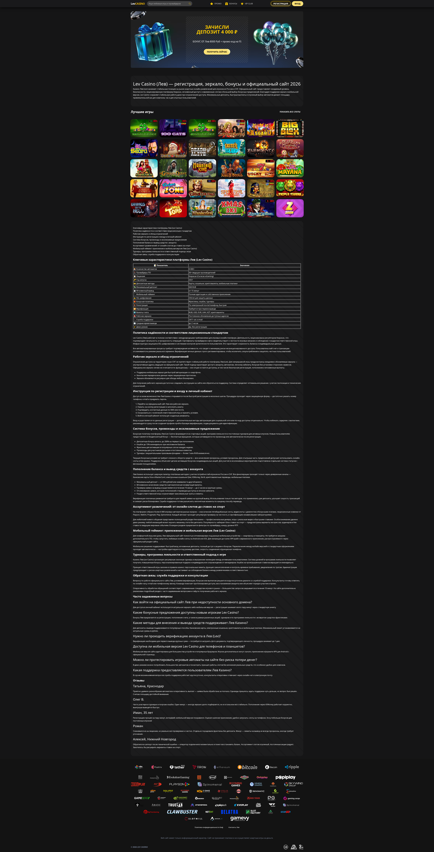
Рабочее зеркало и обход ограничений (150, 234)
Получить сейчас (217, 51)
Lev (138, 3)
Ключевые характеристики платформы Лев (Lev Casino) (157, 228)
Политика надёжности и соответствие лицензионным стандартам (162, 231)
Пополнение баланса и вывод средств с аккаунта (154, 242)
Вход (298, 3)
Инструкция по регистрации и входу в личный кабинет (157, 237)
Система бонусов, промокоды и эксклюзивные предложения (160, 239)
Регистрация (280, 3)
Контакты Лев (234, 827)
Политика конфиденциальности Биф (209, 827)
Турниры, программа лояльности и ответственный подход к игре (162, 251)
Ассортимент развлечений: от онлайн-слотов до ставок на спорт (162, 245)
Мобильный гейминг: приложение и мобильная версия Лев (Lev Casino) (165, 248)
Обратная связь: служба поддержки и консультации (156, 254)
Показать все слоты (290, 112)
